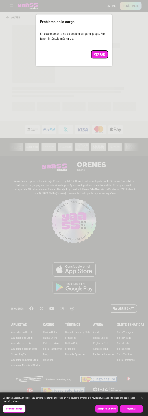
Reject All (131, 408)
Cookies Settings (14, 408)
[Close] (142, 398)
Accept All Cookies (106, 408)
